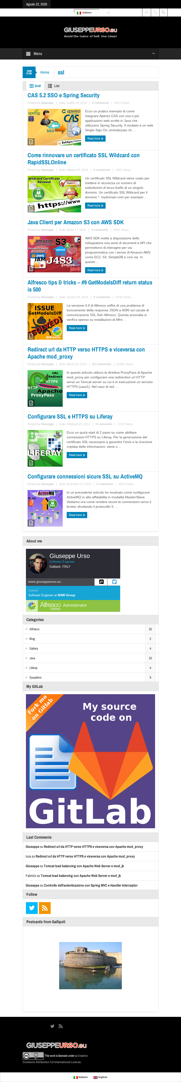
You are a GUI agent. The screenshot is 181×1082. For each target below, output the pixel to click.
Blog (32, 639)
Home (44, 72)
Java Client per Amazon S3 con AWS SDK (76, 222)
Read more (94, 138)
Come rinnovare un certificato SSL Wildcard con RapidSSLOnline (84, 158)
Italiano (86, 12)
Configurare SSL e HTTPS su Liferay (70, 416)
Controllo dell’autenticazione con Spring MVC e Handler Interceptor (91, 885)
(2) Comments (101, 364)
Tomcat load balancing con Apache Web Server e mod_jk (84, 866)
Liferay (33, 668)
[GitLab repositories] (101, 582)
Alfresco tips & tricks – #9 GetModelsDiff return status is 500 (90, 286)
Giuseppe (47, 103)
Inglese (102, 1077)
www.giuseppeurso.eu (44, 581)
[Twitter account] (113, 582)
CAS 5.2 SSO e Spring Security (63, 95)
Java (32, 658)
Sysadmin (35, 677)
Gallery (33, 648)
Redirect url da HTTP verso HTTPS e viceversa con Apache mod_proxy (86, 353)
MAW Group (66, 595)
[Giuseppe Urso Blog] (90, 32)
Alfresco (34, 629)
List (56, 86)
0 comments (100, 103)
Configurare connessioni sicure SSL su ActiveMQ (85, 476)
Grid (37, 86)
